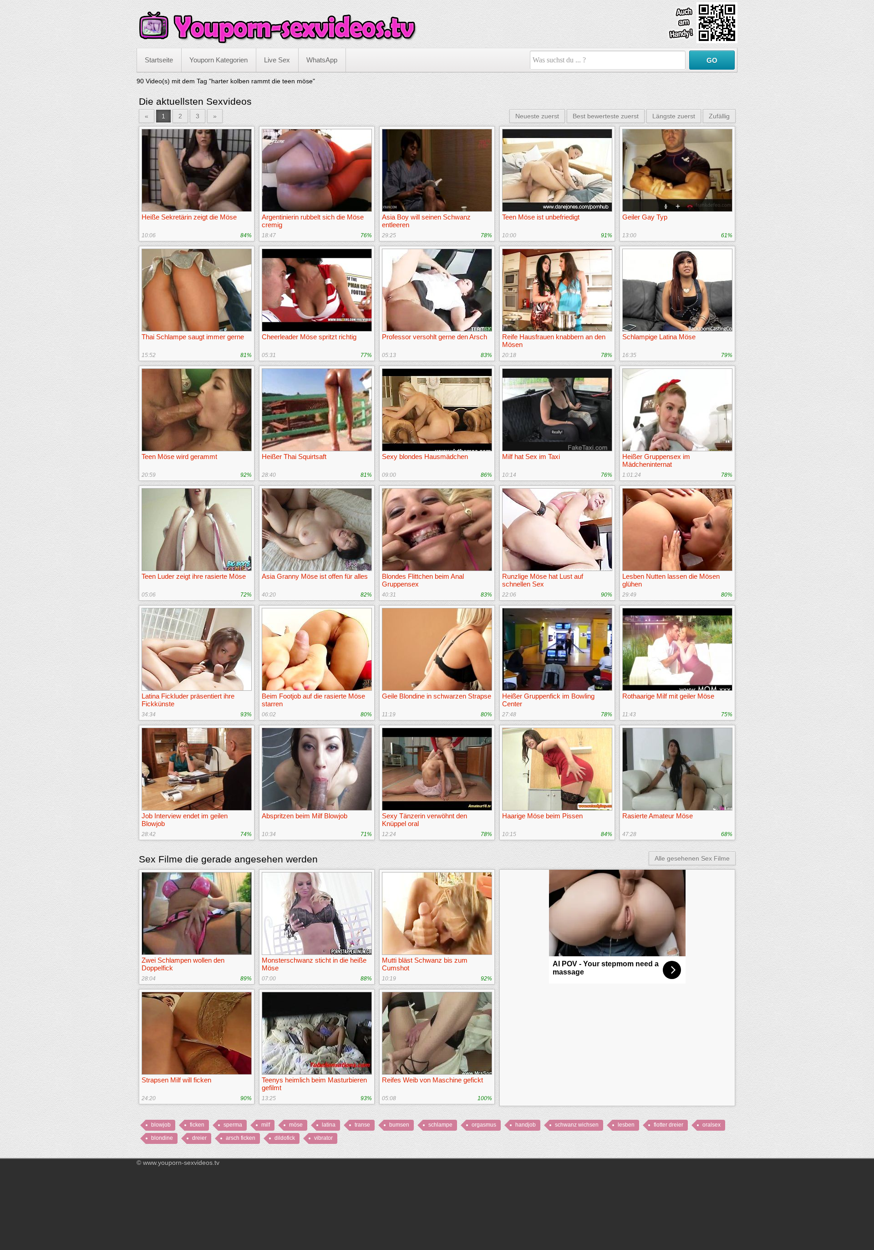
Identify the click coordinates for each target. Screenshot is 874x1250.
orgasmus (484, 1125)
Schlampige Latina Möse (659, 337)
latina (328, 1125)
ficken (197, 1125)
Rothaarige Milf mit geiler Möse (668, 696)
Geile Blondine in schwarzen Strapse (436, 696)
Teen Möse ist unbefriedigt (540, 217)
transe (362, 1125)
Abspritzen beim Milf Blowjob (304, 816)
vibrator (323, 1138)
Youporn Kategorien (218, 60)
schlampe (440, 1125)
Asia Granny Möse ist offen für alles (315, 576)
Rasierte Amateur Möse (657, 816)
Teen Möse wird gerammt (179, 456)
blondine (162, 1138)
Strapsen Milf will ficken (176, 1080)
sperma (233, 1125)
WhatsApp (321, 60)
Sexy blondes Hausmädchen (425, 456)
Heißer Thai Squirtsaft (294, 456)
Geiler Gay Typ (644, 217)
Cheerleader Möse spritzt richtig (309, 337)
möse (296, 1125)
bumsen (399, 1125)
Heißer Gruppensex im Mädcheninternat (656, 460)
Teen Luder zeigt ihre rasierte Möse (194, 576)
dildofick (284, 1138)
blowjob (161, 1125)
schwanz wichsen (577, 1125)
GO (711, 60)
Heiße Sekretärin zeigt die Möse (189, 217)
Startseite (159, 60)
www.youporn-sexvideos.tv (181, 1162)
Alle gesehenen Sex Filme (692, 858)
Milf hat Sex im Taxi (531, 456)
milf (265, 1125)
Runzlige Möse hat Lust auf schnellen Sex (542, 580)
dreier (199, 1138)
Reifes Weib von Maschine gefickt (432, 1080)
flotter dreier (668, 1125)
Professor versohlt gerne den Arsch (434, 337)
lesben (626, 1125)
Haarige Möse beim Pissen (542, 816)
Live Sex (277, 60)
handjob (525, 1125)
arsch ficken (240, 1138)
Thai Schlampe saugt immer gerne (193, 337)
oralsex (711, 1125)
